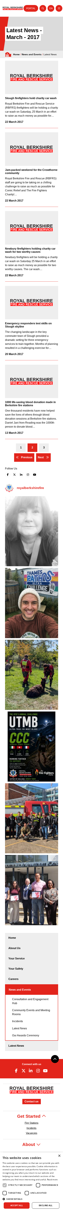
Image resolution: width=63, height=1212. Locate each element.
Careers (13, 979)
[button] (31, 1199)
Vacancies (31, 1133)
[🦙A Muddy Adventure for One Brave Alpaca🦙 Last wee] (31, 675)
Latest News (19, 1028)
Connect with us (31, 1064)
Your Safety (15, 968)
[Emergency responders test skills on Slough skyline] (31, 302)
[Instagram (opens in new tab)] (28, 474)
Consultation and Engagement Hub (30, 1001)
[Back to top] (55, 1059)
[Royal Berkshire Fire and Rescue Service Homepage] (13, 8)
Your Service (16, 958)
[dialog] (31, 1182)
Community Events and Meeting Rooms (31, 1012)
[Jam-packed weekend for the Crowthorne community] (31, 149)
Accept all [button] (16, 1205)
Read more (52, 1179)
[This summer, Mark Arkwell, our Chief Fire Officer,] (31, 747)
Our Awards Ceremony (25, 1035)
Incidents (17, 1021)
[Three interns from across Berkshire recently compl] (31, 890)
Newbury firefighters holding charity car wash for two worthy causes (30, 250)
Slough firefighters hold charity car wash (31, 98)
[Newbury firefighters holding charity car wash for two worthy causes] (31, 227)
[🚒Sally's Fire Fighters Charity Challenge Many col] (31, 531)
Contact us (31, 1101)
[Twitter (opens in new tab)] (14, 474)
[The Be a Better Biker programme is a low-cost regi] (31, 818)
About (29, 1144)
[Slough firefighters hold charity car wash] (31, 77)
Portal (30, 8)
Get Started (29, 1116)
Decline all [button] (45, 1205)
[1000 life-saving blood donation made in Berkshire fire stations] (31, 381)
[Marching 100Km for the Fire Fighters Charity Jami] (31, 603)
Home (16, 54)
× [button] (59, 1156)
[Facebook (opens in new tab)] (7, 474)
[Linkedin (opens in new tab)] (21, 474)
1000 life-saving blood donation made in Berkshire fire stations (30, 404)
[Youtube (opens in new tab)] (34, 474)
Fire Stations (31, 1122)
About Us (14, 948)
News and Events (31, 54)
